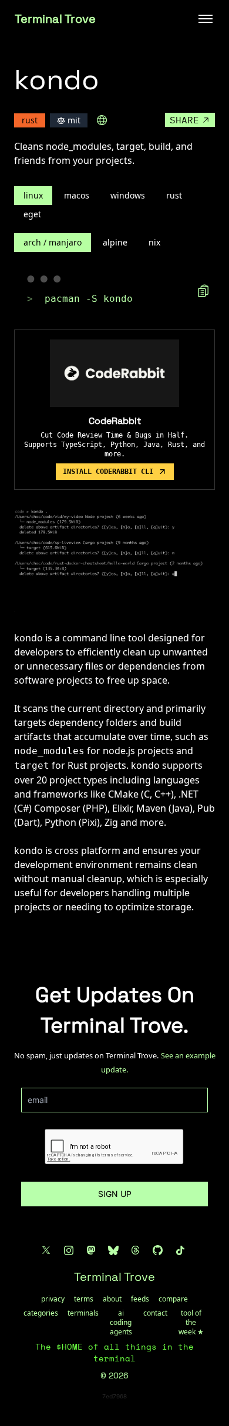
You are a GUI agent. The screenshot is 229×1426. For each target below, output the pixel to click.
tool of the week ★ (191, 1323)
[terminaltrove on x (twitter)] (46, 1250)
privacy (53, 1299)
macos (76, 195)
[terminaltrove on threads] (135, 1250)
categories (40, 1313)
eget (32, 214)
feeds (140, 1299)
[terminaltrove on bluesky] (113, 1250)
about (112, 1299)
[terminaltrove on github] (158, 1250)
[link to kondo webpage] (102, 120)
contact (155, 1313)
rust (174, 195)
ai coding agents (121, 1323)
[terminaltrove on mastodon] (91, 1250)
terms (83, 1299)
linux (33, 195)
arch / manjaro (52, 242)
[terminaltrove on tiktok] (180, 1250)
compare (173, 1299)
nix (154, 242)
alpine (115, 242)
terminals (83, 1313)
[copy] (203, 291)
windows (127, 195)
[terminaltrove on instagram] (69, 1250)
